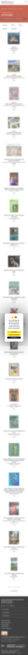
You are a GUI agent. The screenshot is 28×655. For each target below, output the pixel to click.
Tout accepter (14, 332)
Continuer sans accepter (14, 334)
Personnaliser (14, 337)
